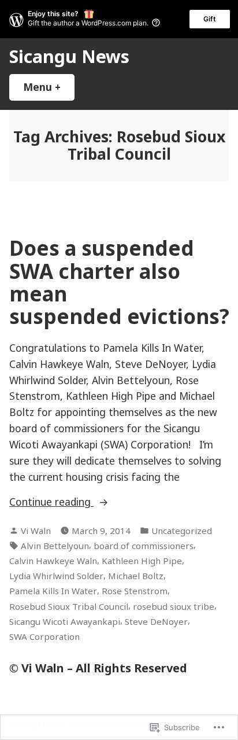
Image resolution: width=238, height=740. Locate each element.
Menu (49, 87)
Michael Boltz (135, 575)
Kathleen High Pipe (142, 560)
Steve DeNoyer (156, 621)
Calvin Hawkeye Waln (53, 560)
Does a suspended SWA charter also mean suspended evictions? (119, 282)
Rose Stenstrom (135, 591)
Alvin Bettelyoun (55, 545)
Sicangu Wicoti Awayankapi (64, 621)
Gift (209, 18)
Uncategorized (181, 530)
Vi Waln (36, 530)
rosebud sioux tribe (173, 606)
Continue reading (51, 502)
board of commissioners (144, 545)
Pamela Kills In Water (53, 591)
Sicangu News (69, 56)
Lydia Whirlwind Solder (56, 575)
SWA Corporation (44, 636)
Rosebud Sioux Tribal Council (68, 606)
